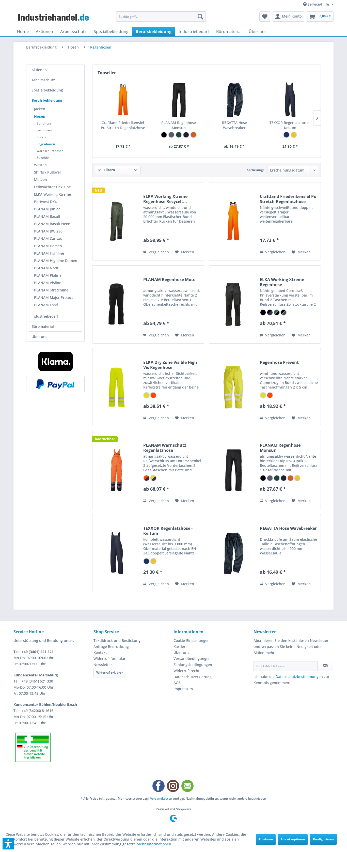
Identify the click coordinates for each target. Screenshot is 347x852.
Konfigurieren (323, 839)
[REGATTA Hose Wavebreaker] (234, 100)
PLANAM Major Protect (53, 297)
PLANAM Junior (47, 209)
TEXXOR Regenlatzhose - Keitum (290, 125)
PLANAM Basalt (47, 216)
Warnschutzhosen (50, 151)
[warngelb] (146, 395)
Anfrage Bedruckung (111, 646)
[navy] (286, 135)
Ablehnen (265, 839)
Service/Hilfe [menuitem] (318, 4)
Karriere (180, 646)
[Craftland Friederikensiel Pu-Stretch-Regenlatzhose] (123, 100)
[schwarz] (164, 135)
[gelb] (294, 135)
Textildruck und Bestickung (116, 640)
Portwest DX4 (45, 201)
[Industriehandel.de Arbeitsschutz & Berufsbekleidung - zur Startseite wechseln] (54, 17)
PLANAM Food (46, 304)
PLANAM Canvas (48, 238)
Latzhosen (44, 130)
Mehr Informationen (154, 844)
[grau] (171, 135)
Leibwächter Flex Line (52, 186)
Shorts (41, 137)
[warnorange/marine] (146, 478)
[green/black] (277, 312)
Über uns (39, 336)
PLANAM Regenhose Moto (169, 279)
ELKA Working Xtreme (52, 194)
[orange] (193, 135)
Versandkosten (161, 798)
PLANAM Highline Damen (55, 260)
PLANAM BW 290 (48, 231)
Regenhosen (46, 144)
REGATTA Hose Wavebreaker (234, 125)
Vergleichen (158, 252)
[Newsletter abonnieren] (325, 666)
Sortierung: (255, 170)
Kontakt (100, 652)
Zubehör (43, 158)
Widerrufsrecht (186, 670)
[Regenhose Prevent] (233, 387)
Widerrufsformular (109, 658)
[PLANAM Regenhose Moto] (116, 304)
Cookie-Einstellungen (192, 640)
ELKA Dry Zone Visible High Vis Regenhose (170, 365)
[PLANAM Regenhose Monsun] (179, 100)
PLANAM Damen (48, 245)
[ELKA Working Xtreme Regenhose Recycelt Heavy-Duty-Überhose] (116, 221)
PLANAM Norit (46, 268)
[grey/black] (283, 312)
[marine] (186, 135)
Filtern (109, 169)
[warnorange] (153, 395)
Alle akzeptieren (292, 839)
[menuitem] (161, 16)
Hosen (39, 116)
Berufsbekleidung (46, 100)
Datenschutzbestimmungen (299, 676)
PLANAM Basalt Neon (52, 223)
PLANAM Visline (47, 282)
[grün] (179, 135)
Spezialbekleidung (47, 90)
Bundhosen (45, 123)
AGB (177, 682)
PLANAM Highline (49, 253)
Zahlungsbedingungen (193, 664)
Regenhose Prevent (279, 362)
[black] (263, 312)
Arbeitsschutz (43, 80)
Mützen (40, 179)
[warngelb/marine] (153, 478)
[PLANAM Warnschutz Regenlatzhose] (116, 470)
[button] (8, 843)
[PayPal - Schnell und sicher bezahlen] (55, 384)
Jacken (39, 108)
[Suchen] (200, 16)
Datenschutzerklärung (193, 676)
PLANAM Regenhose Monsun (178, 125)
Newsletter (102, 664)
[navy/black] (270, 312)
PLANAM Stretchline (51, 290)
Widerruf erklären (109, 672)
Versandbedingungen (192, 658)
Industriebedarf (44, 316)
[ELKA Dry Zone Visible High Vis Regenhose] (116, 387)
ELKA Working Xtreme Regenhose (282, 282)
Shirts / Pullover (47, 172)
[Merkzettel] (264, 16)
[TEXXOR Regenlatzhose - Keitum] (290, 100)
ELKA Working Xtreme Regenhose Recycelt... (165, 199)
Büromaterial (42, 326)
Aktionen (39, 69)
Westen (40, 164)
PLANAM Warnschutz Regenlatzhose (164, 448)
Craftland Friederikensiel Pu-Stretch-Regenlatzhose (123, 125)
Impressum (183, 688)
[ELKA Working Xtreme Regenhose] (233, 304)
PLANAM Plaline (47, 275)
